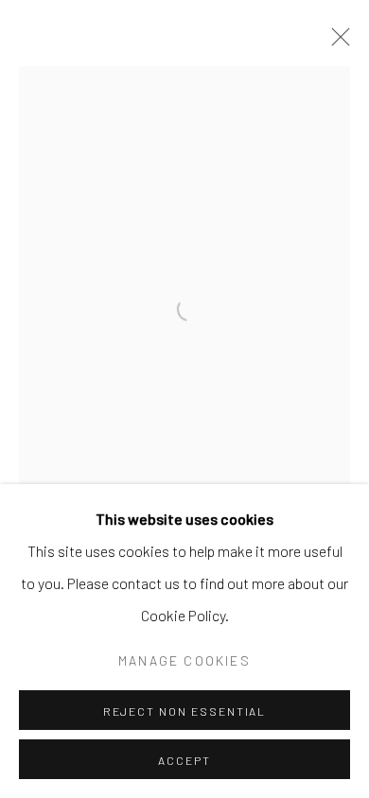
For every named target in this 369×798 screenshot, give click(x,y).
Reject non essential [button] (185, 711)
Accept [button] (184, 760)
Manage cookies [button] (184, 660)
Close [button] (336, 42)
